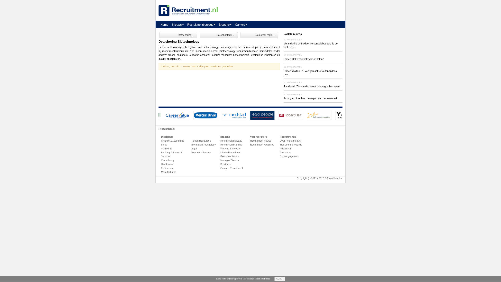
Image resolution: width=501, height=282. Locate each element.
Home (164, 24)
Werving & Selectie (230, 148)
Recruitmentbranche (231, 144)
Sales (164, 144)
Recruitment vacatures (262, 144)
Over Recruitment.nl (290, 140)
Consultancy (167, 160)
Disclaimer (285, 152)
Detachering (185, 34)
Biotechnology (224, 34)
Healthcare (167, 164)
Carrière (240, 24)
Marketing (166, 148)
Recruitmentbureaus (200, 24)
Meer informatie (262, 278)
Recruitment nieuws (260, 140)
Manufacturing (168, 172)
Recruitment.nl (334, 178)
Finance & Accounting (172, 140)
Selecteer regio (264, 34)
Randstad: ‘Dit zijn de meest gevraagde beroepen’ (312, 86)
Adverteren (286, 148)
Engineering (167, 168)
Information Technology (203, 144)
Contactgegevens (289, 156)
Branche (224, 24)
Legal (194, 148)
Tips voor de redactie (291, 144)
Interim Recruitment (230, 152)
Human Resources (201, 140)
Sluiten (279, 279)
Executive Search (229, 156)
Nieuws (177, 24)
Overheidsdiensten (201, 152)
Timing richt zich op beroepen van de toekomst (310, 98)
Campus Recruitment (231, 168)
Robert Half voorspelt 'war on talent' (304, 59)
